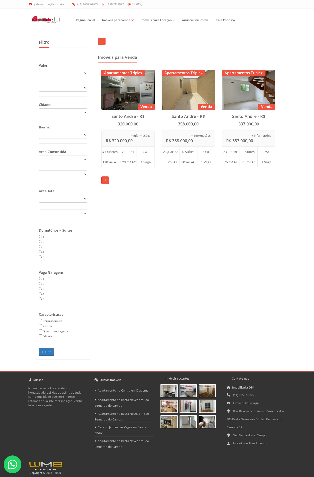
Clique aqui (251, 403)
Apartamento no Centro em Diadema (123, 390)
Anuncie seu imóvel (195, 20)
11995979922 (115, 4)
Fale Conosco (225, 20)
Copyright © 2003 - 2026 (44, 473)
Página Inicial (85, 20)
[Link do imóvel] (170, 391)
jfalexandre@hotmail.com (51, 4)
